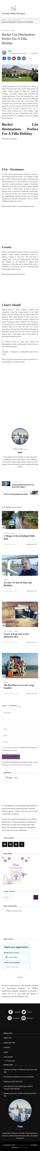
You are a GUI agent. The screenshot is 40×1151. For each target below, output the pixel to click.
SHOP (6, 1052)
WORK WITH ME (9, 1043)
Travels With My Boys (22, 1145)
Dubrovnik (15, 259)
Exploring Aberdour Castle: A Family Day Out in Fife (20, 1094)
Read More (30, 544)
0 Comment (34, 53)
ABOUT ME (7, 1038)
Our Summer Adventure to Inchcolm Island (19, 1077)
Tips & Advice (8, 631)
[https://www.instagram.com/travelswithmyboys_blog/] (21, 844)
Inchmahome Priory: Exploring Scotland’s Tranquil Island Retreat (18, 1087)
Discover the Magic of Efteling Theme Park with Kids (20, 1071)
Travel (13, 30)
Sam (9, 51)
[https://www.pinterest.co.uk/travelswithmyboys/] (16, 844)
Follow (20, 977)
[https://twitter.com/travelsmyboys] (10, 844)
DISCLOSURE (8, 1057)
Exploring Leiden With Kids (13, 1081)
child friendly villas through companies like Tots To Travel (20, 108)
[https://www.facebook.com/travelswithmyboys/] (4, 844)
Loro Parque (33, 327)
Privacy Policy (10, 1061)
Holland (7, 533)
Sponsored (5, 30)
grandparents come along (24, 101)
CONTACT (7, 1047)
